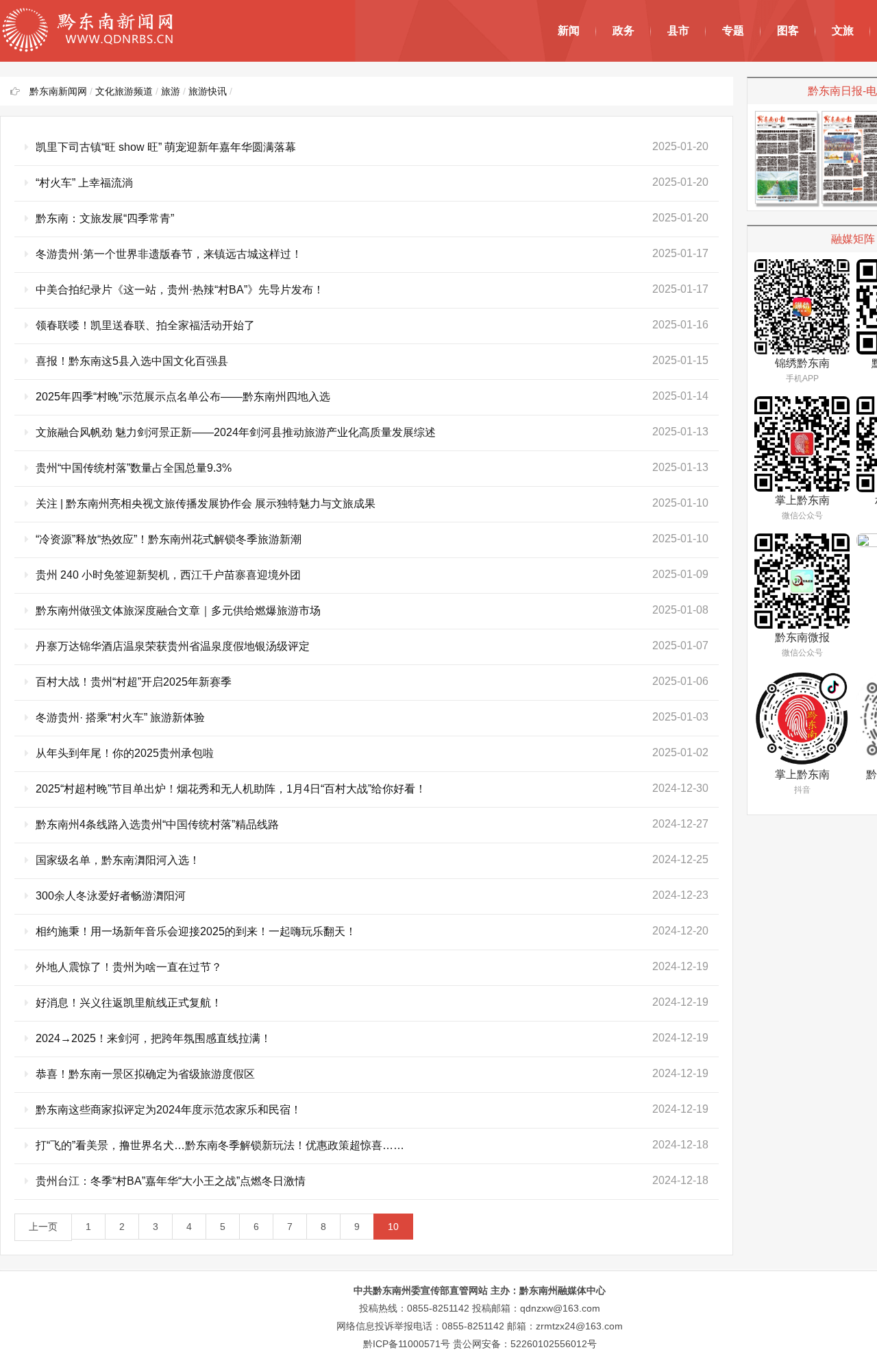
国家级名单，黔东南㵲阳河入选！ (118, 860)
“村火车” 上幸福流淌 (84, 183)
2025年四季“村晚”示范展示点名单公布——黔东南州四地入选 (183, 396)
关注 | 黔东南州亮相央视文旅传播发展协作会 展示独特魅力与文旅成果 (205, 503)
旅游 (170, 91)
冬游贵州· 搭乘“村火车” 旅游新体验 (120, 717)
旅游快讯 (207, 91)
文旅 (843, 30)
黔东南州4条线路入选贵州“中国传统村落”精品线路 (157, 824)
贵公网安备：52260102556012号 (525, 1343)
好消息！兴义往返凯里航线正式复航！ (129, 1003)
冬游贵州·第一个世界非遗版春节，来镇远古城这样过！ (169, 254)
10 (393, 1226)
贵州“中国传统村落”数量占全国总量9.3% (134, 468)
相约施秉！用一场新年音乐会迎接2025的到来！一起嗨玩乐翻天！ (196, 931)
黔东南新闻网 (58, 91)
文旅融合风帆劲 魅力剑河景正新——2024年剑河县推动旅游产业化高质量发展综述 (236, 432)
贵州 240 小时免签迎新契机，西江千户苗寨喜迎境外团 (168, 575)
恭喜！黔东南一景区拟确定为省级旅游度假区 (145, 1074)
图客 (788, 30)
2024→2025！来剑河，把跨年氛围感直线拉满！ (153, 1038)
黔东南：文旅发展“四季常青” (105, 218)
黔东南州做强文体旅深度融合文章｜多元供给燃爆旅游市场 (178, 610)
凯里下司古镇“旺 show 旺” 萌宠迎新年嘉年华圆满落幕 (166, 147)
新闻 (569, 30)
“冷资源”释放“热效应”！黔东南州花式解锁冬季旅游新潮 (168, 539)
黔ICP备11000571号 (406, 1343)
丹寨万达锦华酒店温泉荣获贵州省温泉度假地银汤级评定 (173, 646)
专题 (733, 30)
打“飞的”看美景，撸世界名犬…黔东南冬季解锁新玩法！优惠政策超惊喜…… (220, 1145)
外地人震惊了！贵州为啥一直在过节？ (129, 967)
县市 (678, 30)
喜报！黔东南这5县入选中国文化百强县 (132, 361)
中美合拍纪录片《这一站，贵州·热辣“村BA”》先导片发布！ (180, 289)
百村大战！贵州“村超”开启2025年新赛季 (134, 682)
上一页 (43, 1226)
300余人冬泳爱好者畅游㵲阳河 (111, 896)
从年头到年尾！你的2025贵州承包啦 (125, 753)
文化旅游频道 (124, 91)
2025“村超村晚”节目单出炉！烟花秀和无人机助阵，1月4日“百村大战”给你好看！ (231, 789)
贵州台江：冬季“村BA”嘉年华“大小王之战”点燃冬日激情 (171, 1181)
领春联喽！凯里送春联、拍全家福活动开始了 (145, 325)
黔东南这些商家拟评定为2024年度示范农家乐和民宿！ (168, 1109)
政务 (623, 30)
